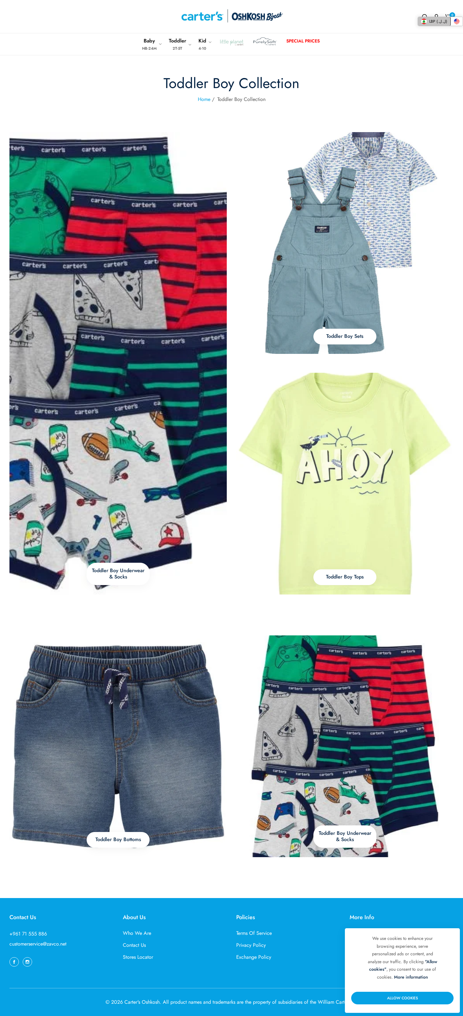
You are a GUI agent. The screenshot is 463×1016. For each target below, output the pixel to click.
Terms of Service (254, 933)
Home (204, 99)
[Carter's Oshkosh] (231, 16)
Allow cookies (402, 998)
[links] (118, 363)
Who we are (137, 933)
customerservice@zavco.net (37, 943)
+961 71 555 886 (28, 933)
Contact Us (134, 945)
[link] (152, 44)
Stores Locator (138, 957)
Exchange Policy (253, 957)
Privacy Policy (251, 945)
